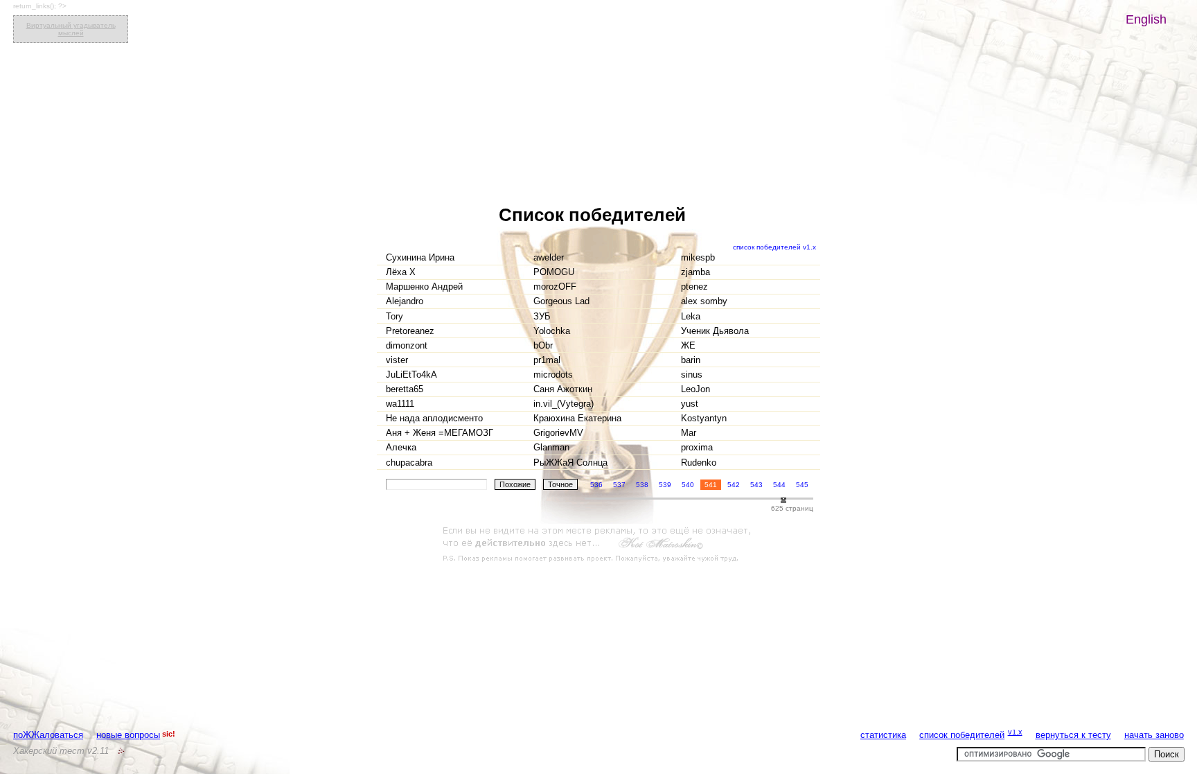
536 (596, 485)
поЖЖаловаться (48, 735)
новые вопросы (128, 735)
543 (756, 485)
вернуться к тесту (1073, 735)
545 (802, 485)
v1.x (1015, 732)
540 (688, 485)
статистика (883, 735)
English (1146, 19)
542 (733, 485)
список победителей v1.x (774, 247)
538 (642, 485)
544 (779, 485)
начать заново (1154, 735)
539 (665, 485)
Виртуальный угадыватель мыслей (71, 29)
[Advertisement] (598, 544)
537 (619, 485)
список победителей (961, 735)
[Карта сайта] (121, 751)
